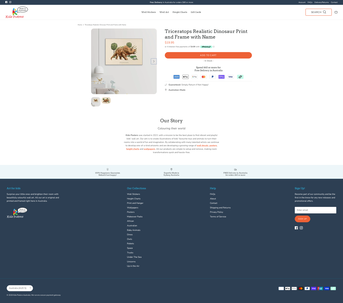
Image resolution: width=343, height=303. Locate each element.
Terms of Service (218, 216)
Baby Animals (133, 230)
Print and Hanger (135, 203)
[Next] (154, 61)
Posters (131, 212)
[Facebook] (6, 2)
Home (80, 25)
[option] (124, 61)
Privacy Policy (216, 212)
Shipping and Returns (220, 207)
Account (302, 2)
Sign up (302, 219)
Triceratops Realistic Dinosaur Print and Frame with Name (105, 25)
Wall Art (164, 12)
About (213, 198)
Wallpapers (132, 207)
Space (130, 248)
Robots (130, 243)
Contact (334, 2)
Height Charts (180, 12)
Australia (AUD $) (17, 288)
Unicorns (131, 261)
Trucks (130, 252)
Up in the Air (133, 266)
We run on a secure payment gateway (46, 295)
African (130, 221)
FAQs (310, 2)
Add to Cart (208, 55)
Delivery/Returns (321, 2)
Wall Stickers (148, 12)
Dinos (130, 234)
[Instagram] (10, 2)
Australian (132, 225)
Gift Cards (196, 12)
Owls (129, 239)
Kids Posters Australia (21, 295)
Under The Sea (134, 257)
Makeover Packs (135, 216)
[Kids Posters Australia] (16, 12)
